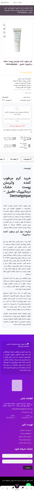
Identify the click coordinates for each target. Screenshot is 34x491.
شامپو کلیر (11, 8)
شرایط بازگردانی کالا (25, 440)
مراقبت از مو (25, 8)
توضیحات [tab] (26, 159)
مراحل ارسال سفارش (24, 437)
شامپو (18, 8)
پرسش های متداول (25, 443)
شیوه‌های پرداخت (25, 433)
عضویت (27, 468)
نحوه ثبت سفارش (25, 430)
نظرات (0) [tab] (13, 159)
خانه (31, 8)
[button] (32, 3)
